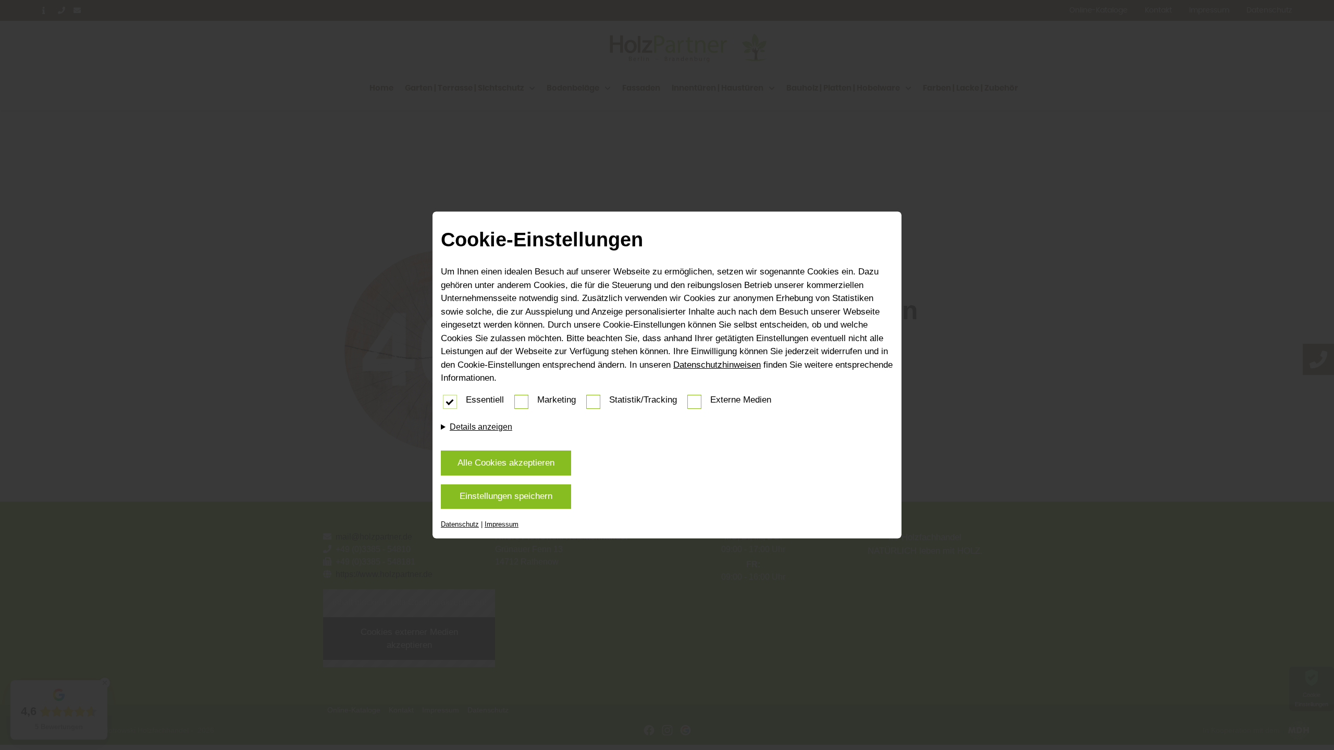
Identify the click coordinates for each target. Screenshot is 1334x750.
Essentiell (485, 400)
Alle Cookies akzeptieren (506, 463)
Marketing (556, 400)
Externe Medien (740, 400)
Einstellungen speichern (506, 496)
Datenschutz (460, 524)
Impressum (501, 524)
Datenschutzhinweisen (717, 365)
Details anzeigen (481, 426)
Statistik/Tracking (643, 400)
